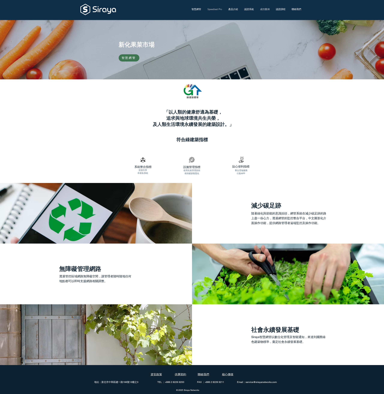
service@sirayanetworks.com (261, 382)
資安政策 (156, 374)
